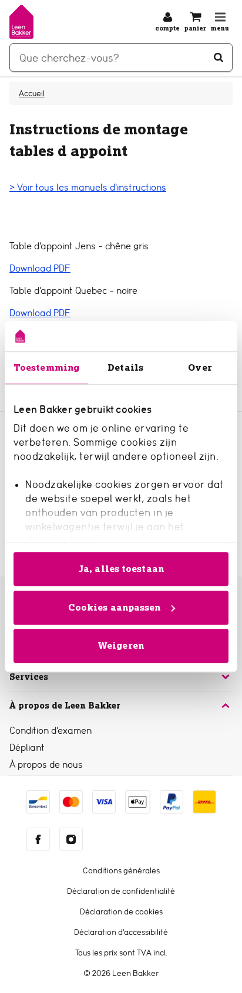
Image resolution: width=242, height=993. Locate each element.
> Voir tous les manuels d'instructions (87, 187)
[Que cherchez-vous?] (218, 57)
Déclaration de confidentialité (121, 891)
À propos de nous (46, 764)
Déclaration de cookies (121, 911)
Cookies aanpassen (114, 607)
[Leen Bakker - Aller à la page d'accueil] (21, 22)
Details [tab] (125, 367)
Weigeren (121, 645)
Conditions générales (121, 870)
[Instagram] (71, 839)
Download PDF (39, 268)
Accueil (32, 93)
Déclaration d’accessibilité (121, 932)
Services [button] (28, 677)
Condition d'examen (50, 730)
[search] (121, 57)
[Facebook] (38, 839)
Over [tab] (199, 367)
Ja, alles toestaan (121, 569)
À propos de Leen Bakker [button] (64, 705)
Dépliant (27, 747)
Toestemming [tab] (46, 367)
